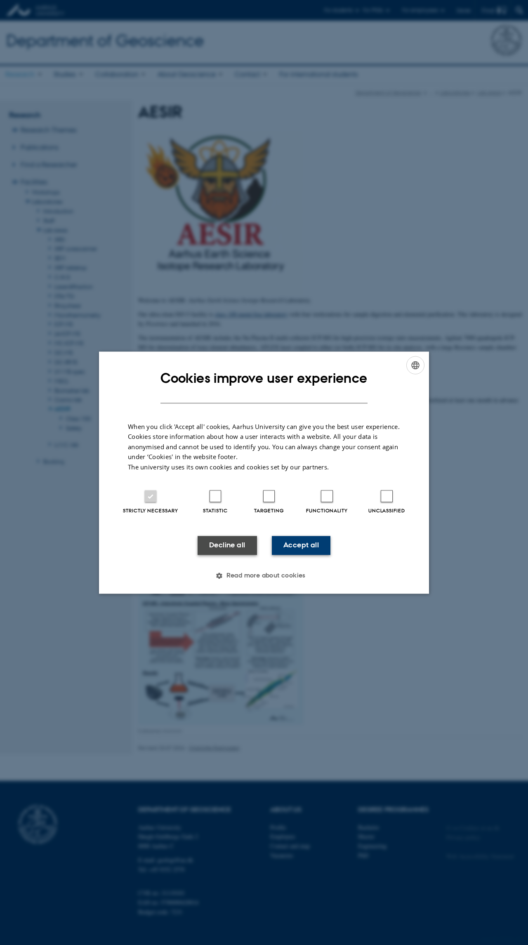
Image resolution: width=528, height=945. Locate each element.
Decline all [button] (227, 545)
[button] (264, 575)
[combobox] (415, 365)
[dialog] (264, 472)
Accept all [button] (301, 545)
